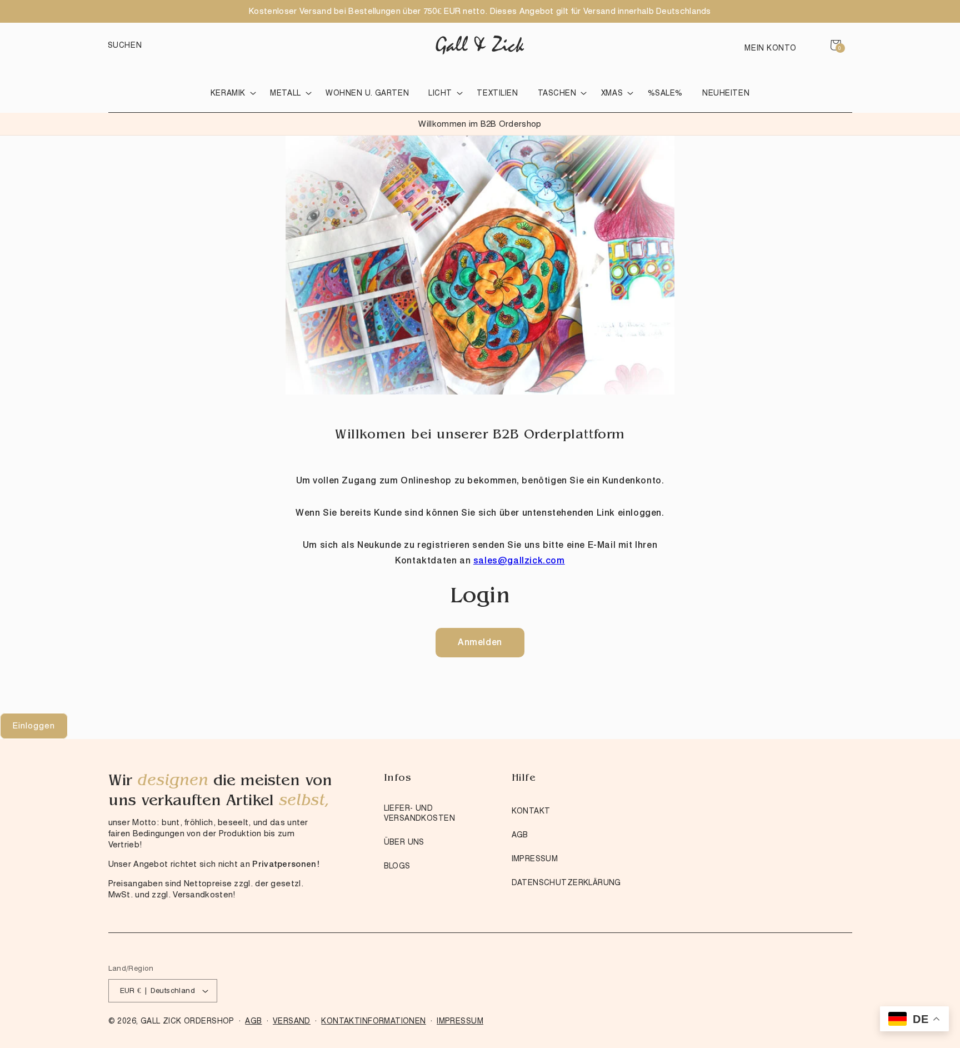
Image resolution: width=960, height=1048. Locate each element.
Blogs (397, 865)
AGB (520, 834)
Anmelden (480, 642)
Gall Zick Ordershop (187, 1020)
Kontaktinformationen (373, 1020)
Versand (292, 1020)
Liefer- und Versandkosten (419, 813)
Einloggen (34, 726)
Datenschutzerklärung (566, 882)
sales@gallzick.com (519, 560)
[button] (125, 45)
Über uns (404, 841)
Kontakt (531, 810)
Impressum (535, 858)
